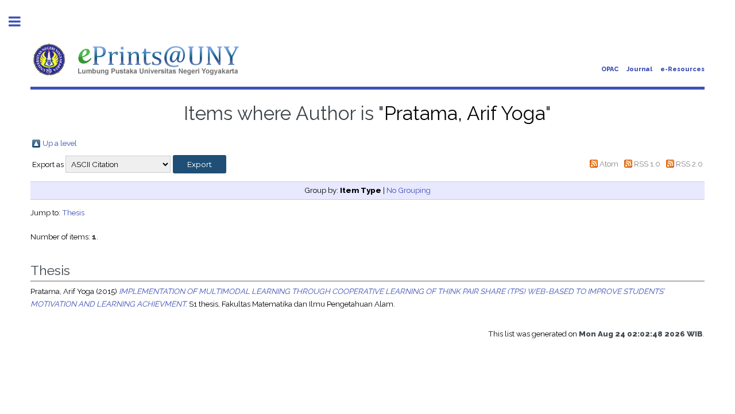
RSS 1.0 (647, 163)
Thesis (73, 212)
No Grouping (408, 190)
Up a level (59, 143)
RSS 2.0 (689, 163)
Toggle (20, 21)
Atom (608, 163)
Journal (639, 69)
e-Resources (682, 69)
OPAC (609, 69)
